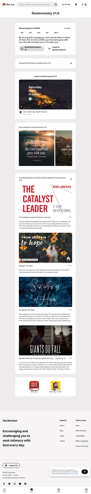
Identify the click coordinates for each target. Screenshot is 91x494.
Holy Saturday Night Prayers (37, 112)
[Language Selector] (76, 4)
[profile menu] (84, 4)
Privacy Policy (7, 475)
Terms (16, 475)
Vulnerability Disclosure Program (14, 478)
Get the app (66, 4)
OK (85, 472)
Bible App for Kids (55, 392)
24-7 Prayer (27, 114)
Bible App (34, 392)
